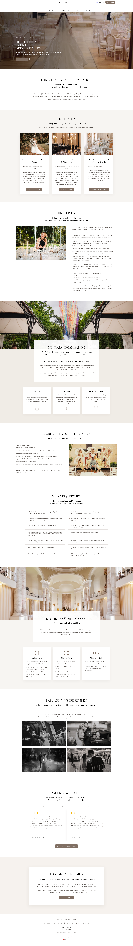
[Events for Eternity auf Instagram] (103, 2)
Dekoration (64, 10)
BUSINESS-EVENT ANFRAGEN (38, 59)
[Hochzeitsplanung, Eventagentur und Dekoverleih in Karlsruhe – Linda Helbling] (66, 4)
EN (97, 2)
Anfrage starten (66, 897)
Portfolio (76, 10)
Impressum (59, 919)
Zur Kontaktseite (61, 932)
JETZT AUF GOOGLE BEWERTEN (66, 846)
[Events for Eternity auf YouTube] (100, 2)
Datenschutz (67, 919)
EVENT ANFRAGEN (66, 189)
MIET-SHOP (110, 2)
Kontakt (86, 10)
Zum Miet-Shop (72, 932)
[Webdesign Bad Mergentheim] (66, 939)
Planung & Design (50, 10)
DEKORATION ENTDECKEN (99, 189)
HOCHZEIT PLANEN (22, 59)
